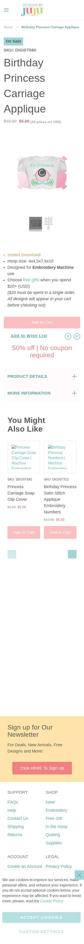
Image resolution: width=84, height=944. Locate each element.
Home (8, 27)
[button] (76, 10)
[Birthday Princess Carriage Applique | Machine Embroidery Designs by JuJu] (35, 224)
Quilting (53, 834)
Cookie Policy (51, 901)
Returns (14, 834)
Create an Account (24, 866)
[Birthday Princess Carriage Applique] (48, 224)
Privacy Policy (59, 866)
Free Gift (54, 818)
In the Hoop (56, 826)
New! (50, 802)
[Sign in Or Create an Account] (67, 10)
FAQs (12, 802)
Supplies (54, 843)
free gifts (31, 280)
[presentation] (72, 554)
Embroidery (56, 810)
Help (11, 810)
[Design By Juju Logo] (32, 10)
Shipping (15, 826)
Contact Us (17, 818)
